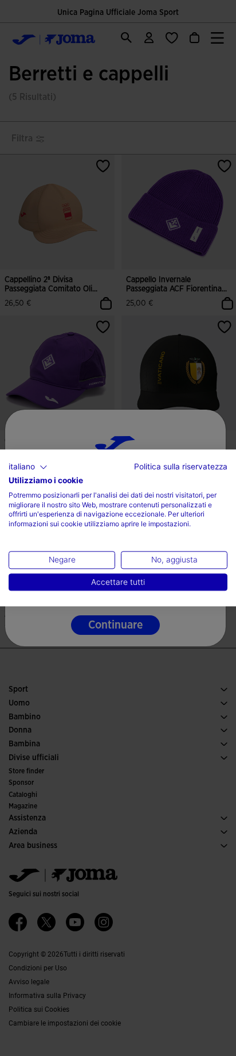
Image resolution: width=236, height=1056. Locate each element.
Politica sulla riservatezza (180, 466)
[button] (28, 467)
